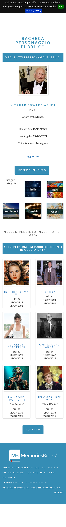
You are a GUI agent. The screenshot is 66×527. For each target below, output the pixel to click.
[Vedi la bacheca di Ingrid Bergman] (16, 273)
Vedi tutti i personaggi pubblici (33, 57)
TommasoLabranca (49, 345)
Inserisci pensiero (32, 170)
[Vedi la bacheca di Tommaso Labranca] (49, 325)
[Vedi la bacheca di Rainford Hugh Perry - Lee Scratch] (16, 378)
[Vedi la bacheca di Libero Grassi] (49, 273)
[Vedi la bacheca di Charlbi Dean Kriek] (16, 325)
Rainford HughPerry (16, 398)
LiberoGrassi (49, 292)
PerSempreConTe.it (16, 488)
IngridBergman (16, 293)
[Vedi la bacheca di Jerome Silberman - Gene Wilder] (49, 378)
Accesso (58, 492)
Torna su (33, 429)
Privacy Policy (33, 10)
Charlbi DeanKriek (17, 345)
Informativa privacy (45, 488)
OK (61, 6)
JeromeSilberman (49, 398)
